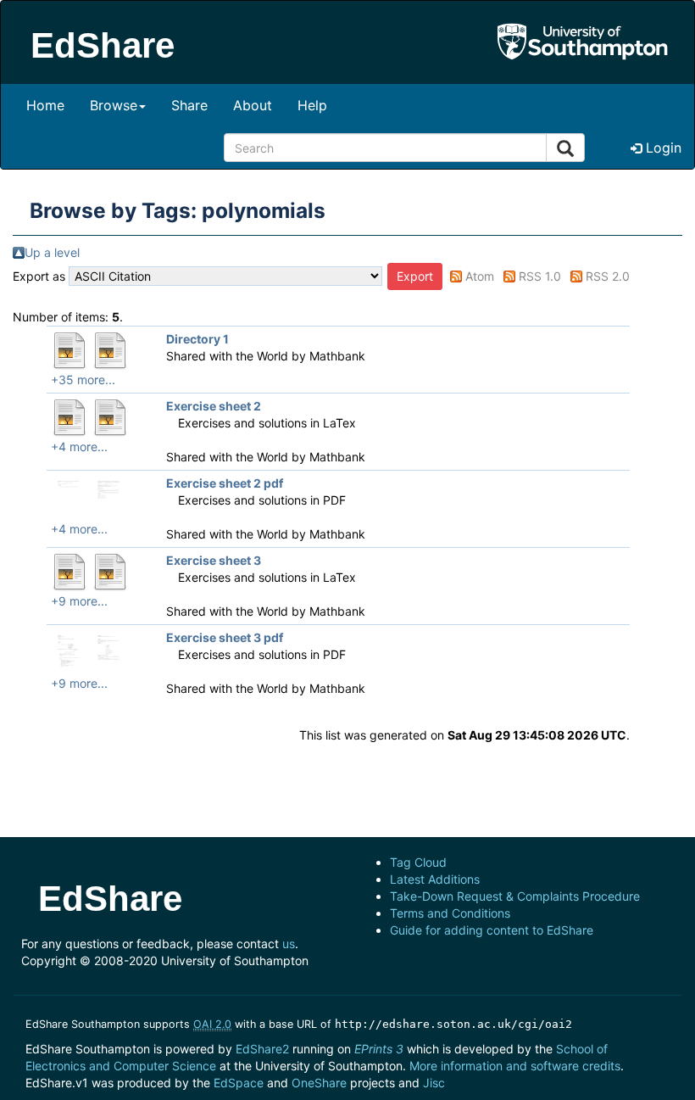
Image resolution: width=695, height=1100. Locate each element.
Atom (479, 276)
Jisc (434, 1082)
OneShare (319, 1082)
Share (189, 105)
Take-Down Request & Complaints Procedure (515, 896)
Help (312, 105)
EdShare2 (262, 1048)
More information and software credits (514, 1065)
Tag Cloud (418, 862)
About (252, 105)
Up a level (52, 252)
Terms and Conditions (450, 913)
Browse (113, 105)
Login (661, 147)
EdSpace (239, 1082)
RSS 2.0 (608, 276)
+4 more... (79, 446)
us (288, 943)
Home (45, 105)
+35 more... (83, 379)
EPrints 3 (378, 1048)
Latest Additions (435, 879)
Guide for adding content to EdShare (491, 930)
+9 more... (79, 601)
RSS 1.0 (540, 276)
